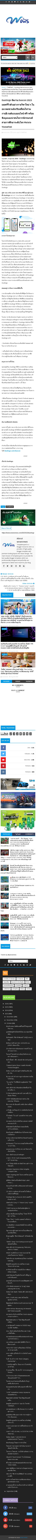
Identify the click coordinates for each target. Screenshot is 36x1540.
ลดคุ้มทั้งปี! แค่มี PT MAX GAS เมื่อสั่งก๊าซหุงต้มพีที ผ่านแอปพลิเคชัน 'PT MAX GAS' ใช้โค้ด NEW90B (22, 917)
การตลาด (4, 601)
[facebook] (6, 2)
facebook (29, 681)
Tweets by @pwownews (8, 955)
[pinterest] (12, 2)
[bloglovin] (15, 2)
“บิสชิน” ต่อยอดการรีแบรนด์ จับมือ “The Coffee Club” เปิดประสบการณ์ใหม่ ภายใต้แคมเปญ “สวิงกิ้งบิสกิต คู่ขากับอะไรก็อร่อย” (17, 671)
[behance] (24, 2)
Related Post (7, 595)
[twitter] (9, 2)
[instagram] (27, 2)
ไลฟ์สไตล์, (24, 132)
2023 (6, 1014)
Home (3, 87)
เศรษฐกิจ (15, 989)
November (10, 1020)
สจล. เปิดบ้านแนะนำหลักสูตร (15, 1155)
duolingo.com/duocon (12, 451)
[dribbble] (18, 2)
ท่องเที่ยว (7, 982)
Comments (29, 834)
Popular (6, 834)
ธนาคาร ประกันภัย (18, 982)
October (9, 1023)
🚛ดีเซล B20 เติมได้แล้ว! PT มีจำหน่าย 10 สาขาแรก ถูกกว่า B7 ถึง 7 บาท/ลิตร (22, 879)
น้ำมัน (28, 982)
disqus (18, 681)
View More (31, 595)
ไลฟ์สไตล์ (10, 87)
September (10, 1491)
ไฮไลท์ (18, 834)
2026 (6, 1004)
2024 (6, 1010)
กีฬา (27, 979)
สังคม (22, 989)
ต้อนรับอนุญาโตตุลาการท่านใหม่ (16, 1443)
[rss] (21, 2)
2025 (6, 1007)
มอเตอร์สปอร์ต (8, 985)
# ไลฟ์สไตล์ (9, 507)
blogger (6, 681)
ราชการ (25, 985)
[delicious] (29, 2)
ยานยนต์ (4, 629)
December (10, 1017)
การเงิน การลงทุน (9, 979)
